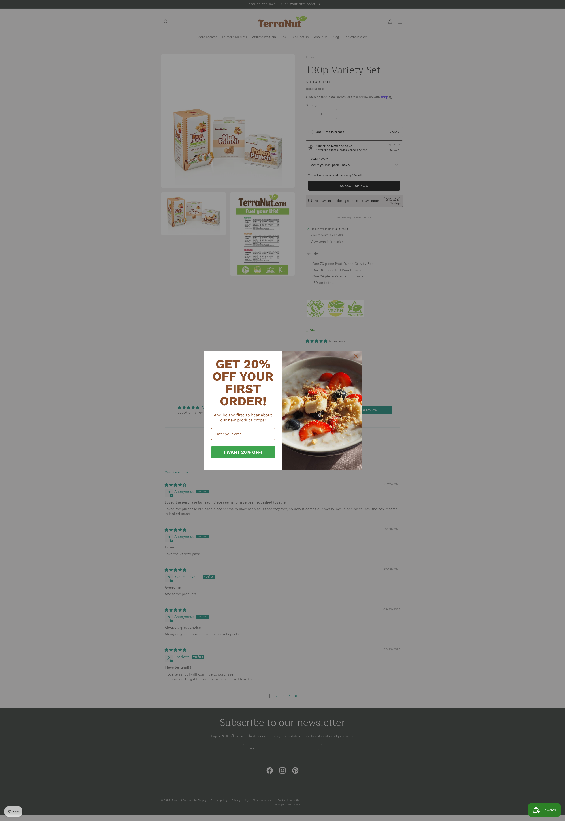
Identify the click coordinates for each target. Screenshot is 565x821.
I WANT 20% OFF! (243, 452)
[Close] (356, 356)
